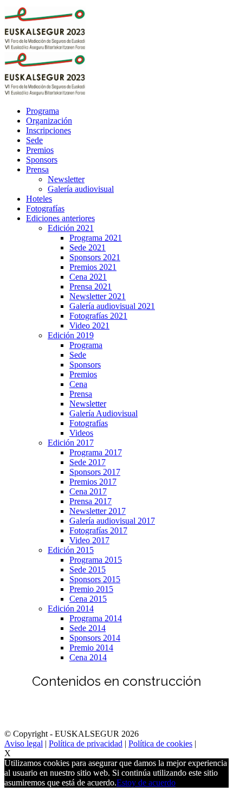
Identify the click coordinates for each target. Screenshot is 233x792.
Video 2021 (89, 325)
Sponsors (41, 159)
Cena (78, 384)
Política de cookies (160, 743)
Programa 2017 (95, 452)
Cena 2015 (88, 598)
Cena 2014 (88, 657)
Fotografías (45, 208)
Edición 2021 (71, 228)
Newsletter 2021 (97, 296)
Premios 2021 (92, 267)
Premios (40, 149)
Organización (49, 120)
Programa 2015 (95, 559)
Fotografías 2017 (98, 530)
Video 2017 (89, 540)
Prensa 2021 (90, 286)
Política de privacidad (85, 743)
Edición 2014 (71, 608)
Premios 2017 (92, 481)
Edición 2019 (71, 335)
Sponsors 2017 (94, 472)
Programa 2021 (95, 237)
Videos (81, 432)
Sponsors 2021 (94, 257)
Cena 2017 (88, 491)
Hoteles (39, 198)
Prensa (37, 169)
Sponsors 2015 (94, 579)
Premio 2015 (91, 589)
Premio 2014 (91, 647)
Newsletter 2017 (97, 511)
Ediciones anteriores (60, 218)
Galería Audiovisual (103, 413)
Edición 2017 (71, 442)
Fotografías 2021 (98, 315)
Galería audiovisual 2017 (112, 520)
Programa (42, 110)
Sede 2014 (87, 628)
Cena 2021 (88, 276)
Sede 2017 (87, 462)
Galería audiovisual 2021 (112, 306)
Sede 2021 (87, 247)
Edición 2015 (71, 550)
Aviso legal (23, 743)
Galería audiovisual (81, 189)
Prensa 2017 (90, 501)
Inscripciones (48, 130)
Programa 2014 (95, 618)
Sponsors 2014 (94, 637)
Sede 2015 (87, 569)
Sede (34, 140)
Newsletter (66, 179)
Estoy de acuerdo (146, 782)
